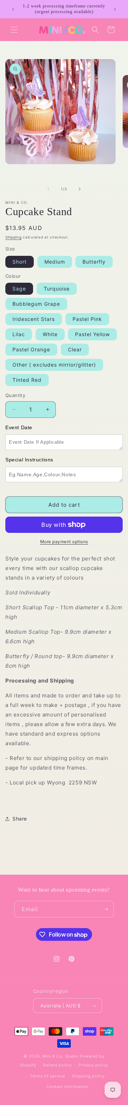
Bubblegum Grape (36, 304)
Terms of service (47, 1076)
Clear (75, 349)
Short (19, 262)
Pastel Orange (31, 349)
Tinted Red (27, 380)
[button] (14, 30)
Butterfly (94, 262)
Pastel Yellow (92, 334)
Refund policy (57, 1065)
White (50, 334)
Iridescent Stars (33, 319)
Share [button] (19, 819)
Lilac (18, 334)
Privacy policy (93, 1065)
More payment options (64, 541)
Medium (54, 262)
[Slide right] (79, 189)
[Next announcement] (115, 9)
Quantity (15, 395)
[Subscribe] (105, 909)
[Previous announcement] (13, 9)
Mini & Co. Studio (60, 1056)
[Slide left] (48, 189)
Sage (19, 289)
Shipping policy (88, 1076)
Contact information (67, 1086)
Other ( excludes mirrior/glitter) (54, 365)
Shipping (13, 237)
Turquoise (57, 289)
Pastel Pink (87, 319)
